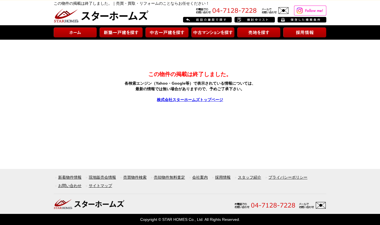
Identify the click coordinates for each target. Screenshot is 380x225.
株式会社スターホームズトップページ (190, 99)
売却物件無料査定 (169, 177)
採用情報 (223, 177)
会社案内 (200, 177)
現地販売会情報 (102, 177)
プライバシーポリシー (287, 177)
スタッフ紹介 (249, 177)
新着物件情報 (70, 177)
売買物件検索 (135, 177)
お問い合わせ (70, 185)
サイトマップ (100, 185)
